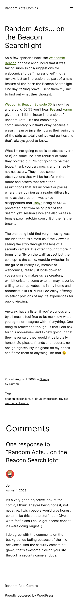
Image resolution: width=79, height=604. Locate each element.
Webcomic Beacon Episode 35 (28, 104)
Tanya (37, 203)
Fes (52, 109)
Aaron (67, 109)
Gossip (44, 379)
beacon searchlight (17, 398)
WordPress (45, 595)
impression (50, 398)
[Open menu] (71, 8)
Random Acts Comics (21, 8)
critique (37, 398)
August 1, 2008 (16, 490)
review (63, 398)
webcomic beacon (17, 403)
